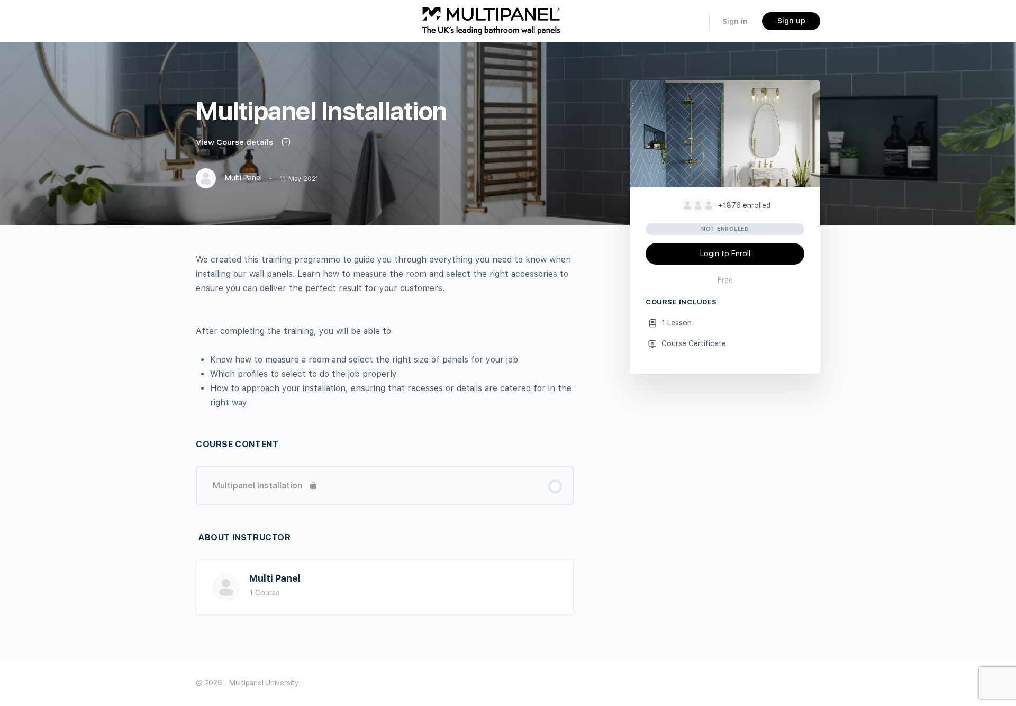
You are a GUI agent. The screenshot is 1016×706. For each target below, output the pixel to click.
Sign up (791, 20)
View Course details (235, 142)
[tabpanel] (385, 331)
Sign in (735, 21)
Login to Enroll (725, 253)
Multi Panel (275, 578)
